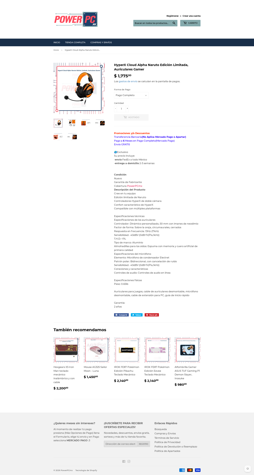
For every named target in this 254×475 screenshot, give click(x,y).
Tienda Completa (75, 42)
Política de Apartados (167, 451)
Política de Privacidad (167, 442)
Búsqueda (160, 429)
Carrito (193, 23)
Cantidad (119, 103)
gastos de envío (128, 81)
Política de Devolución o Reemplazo (175, 446)
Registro (143, 444)
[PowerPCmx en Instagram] (128, 461)
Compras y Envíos (101, 42)
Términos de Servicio (166, 438)
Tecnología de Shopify (86, 470)
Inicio (57, 42)
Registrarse (173, 16)
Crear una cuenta (191, 16)
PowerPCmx (67, 470)
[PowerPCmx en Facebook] (123, 461)
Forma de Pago (122, 89)
